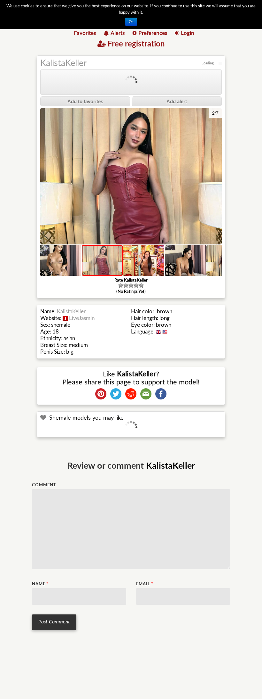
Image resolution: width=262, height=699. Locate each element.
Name (40, 584)
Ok (131, 22)
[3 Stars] (131, 285)
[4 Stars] (136, 285)
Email (144, 584)
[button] (46, 176)
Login (187, 33)
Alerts (118, 33)
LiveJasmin (82, 318)
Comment (44, 485)
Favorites (85, 33)
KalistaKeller (63, 63)
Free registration (136, 44)
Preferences (152, 33)
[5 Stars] (141, 285)
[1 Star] (120, 285)
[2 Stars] (125, 285)
